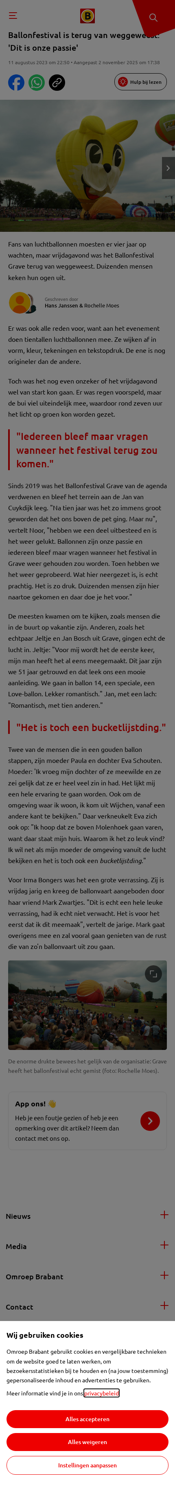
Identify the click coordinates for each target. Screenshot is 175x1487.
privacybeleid (101, 1393)
